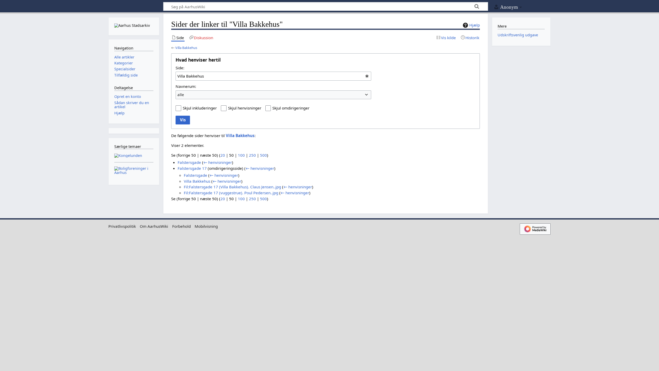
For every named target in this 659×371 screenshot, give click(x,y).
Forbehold (181, 226)
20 (222, 155)
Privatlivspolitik (122, 226)
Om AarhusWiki (154, 226)
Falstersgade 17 (192, 168)
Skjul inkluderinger (200, 108)
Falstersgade (189, 162)
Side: (180, 67)
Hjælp (474, 25)
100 (241, 155)
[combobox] (273, 76)
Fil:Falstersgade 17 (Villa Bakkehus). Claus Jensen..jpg (232, 186)
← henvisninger (217, 162)
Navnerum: (186, 86)
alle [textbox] (180, 94)
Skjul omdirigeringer (290, 108)
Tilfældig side (126, 75)
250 (252, 155)
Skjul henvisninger (244, 108)
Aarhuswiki (134, 7)
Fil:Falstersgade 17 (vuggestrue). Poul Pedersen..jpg (231, 192)
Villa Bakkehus (186, 47)
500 (263, 155)
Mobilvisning (206, 226)
